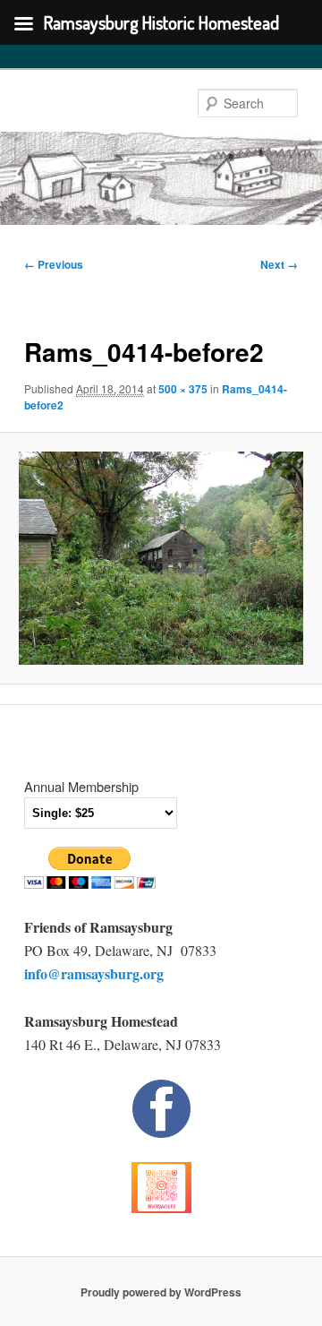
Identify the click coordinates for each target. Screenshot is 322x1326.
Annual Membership (81, 786)
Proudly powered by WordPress (161, 1292)
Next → (279, 264)
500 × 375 (183, 389)
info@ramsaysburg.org (94, 973)
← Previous (53, 264)
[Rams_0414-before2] (160, 558)
